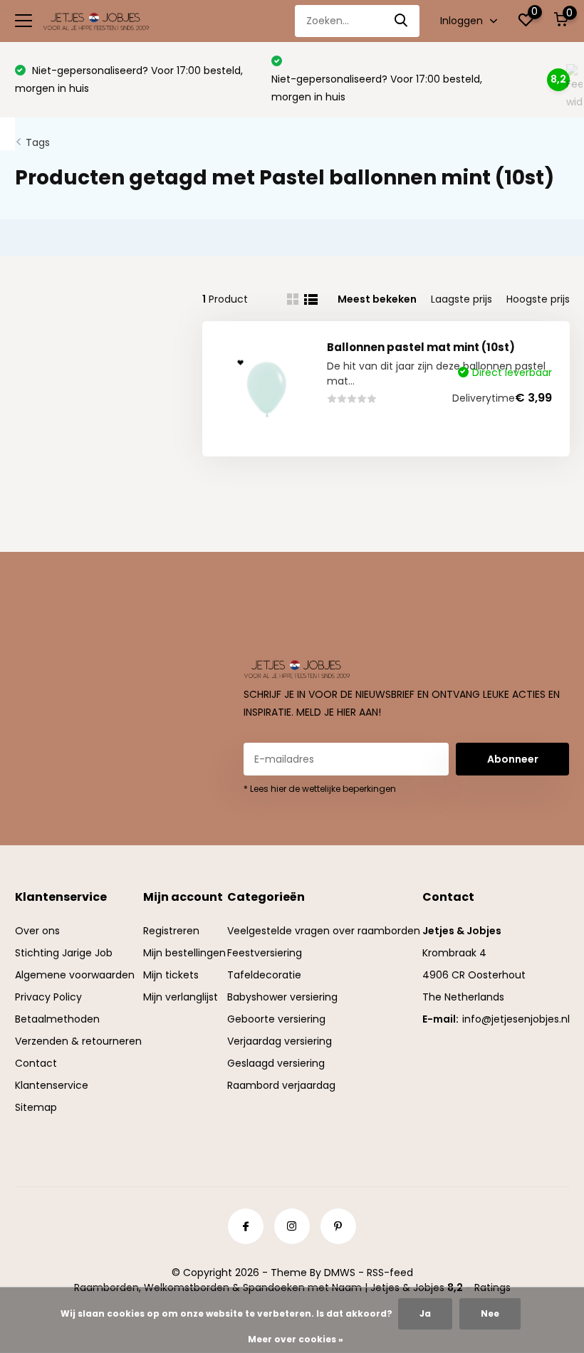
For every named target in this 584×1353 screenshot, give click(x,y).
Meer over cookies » (295, 1339)
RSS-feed (390, 1272)
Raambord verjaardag (281, 1085)
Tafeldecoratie (264, 975)
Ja (425, 1313)
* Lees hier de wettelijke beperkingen (320, 789)
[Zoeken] (401, 21)
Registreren (171, 931)
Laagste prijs (461, 299)
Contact (36, 1063)
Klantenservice (51, 1085)
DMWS (339, 1272)
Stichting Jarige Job (64, 953)
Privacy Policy (48, 997)
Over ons (37, 931)
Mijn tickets (171, 975)
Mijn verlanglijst (180, 997)
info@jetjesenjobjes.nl (516, 1019)
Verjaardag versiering (279, 1041)
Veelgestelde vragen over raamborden (323, 931)
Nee (490, 1313)
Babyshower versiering (282, 997)
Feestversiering (264, 953)
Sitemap (36, 1107)
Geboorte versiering (276, 1019)
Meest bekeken (377, 299)
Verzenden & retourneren (78, 1041)
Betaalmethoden (57, 1019)
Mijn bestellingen (184, 953)
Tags (38, 142)
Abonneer (512, 759)
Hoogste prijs (538, 299)
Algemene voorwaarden (75, 975)
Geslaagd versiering (276, 1063)
